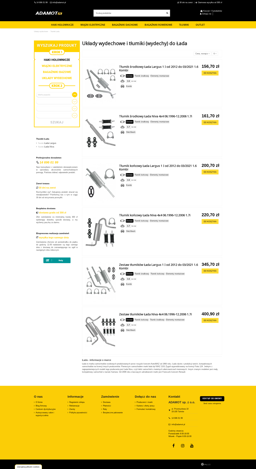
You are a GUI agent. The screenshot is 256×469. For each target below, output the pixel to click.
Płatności (107, 406)
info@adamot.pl (59, 2)
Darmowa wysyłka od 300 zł (210, 2)
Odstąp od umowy (212, 398)
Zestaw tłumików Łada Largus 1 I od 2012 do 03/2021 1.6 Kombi (158, 266)
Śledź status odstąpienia (212, 403)
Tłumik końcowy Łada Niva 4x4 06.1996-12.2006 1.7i (155, 215)
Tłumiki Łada (42, 139)
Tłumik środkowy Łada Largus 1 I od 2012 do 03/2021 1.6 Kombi (158, 68)
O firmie (39, 402)
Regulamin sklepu (77, 402)
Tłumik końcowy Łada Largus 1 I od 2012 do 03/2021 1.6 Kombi (158, 167)
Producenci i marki (145, 402)
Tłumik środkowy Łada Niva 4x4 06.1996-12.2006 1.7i (155, 116)
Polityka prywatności (78, 412)
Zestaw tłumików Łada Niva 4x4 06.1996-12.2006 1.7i (155, 314)
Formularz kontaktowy (146, 409)
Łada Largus (47, 143)
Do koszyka (210, 73)
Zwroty (72, 409)
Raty (105, 409)
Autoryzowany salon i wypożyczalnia (45, 413)
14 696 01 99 (42, 2)
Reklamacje (74, 406)
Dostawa (106, 402)
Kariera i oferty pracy (146, 406)
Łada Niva (46, 147)
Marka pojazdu (44, 95)
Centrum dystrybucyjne (46, 409)
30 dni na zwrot (186, 2)
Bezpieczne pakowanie (113, 412)
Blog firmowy (41, 406)
